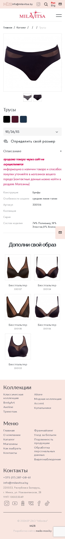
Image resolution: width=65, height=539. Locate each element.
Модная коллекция (47, 399)
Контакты (10, 452)
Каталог (21, 27)
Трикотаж (10, 411)
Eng (53, 5)
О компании (11, 435)
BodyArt (9, 402)
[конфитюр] (15, 119)
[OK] (23, 503)
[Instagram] (6, 503)
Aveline (8, 407)
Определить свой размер (33, 141)
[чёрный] (6, 119)
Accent (39, 403)
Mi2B (33, 525)
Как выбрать (12, 448)
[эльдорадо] (23, 119)
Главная (7, 27)
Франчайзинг (43, 430)
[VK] (31, 503)
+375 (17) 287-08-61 (17, 477)
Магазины (10, 444)
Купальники (42, 407)
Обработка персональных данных (44, 451)
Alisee (38, 394)
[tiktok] (47, 503)
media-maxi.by (44, 530)
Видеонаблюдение (47, 459)
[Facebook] (39, 503)
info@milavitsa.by (22, 4)
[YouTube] (15, 503)
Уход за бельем (45, 435)
